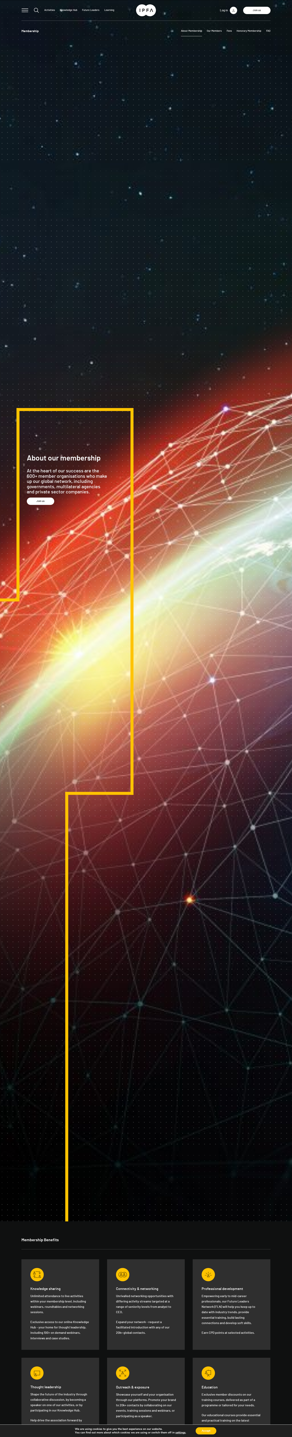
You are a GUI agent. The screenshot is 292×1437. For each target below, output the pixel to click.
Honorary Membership (249, 31)
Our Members (214, 31)
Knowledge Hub (68, 10)
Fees (229, 31)
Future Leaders (90, 10)
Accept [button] (206, 1431)
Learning (109, 10)
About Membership (191, 31)
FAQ (268, 31)
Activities (49, 10)
